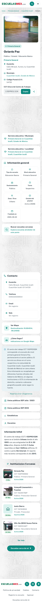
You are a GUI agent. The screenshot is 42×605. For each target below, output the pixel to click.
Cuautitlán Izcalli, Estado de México (21, 76)
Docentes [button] (11, 423)
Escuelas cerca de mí (21, 600)
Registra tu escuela (16, 595)
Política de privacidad (11, 590)
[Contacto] (33, 584)
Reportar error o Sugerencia (21, 394)
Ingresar (30, 595)
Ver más (21, 540)
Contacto (35, 590)
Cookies (26, 590)
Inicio (3, 11)
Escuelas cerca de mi (20, 548)
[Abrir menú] (38, 4)
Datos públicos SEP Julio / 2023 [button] (20, 400)
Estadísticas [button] (12, 415)
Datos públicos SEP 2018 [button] (18, 408)
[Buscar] (32, 4)
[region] (21, 114)
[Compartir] (34, 91)
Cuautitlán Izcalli (27, 11)
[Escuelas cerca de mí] (38, 584)
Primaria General (13, 11)
